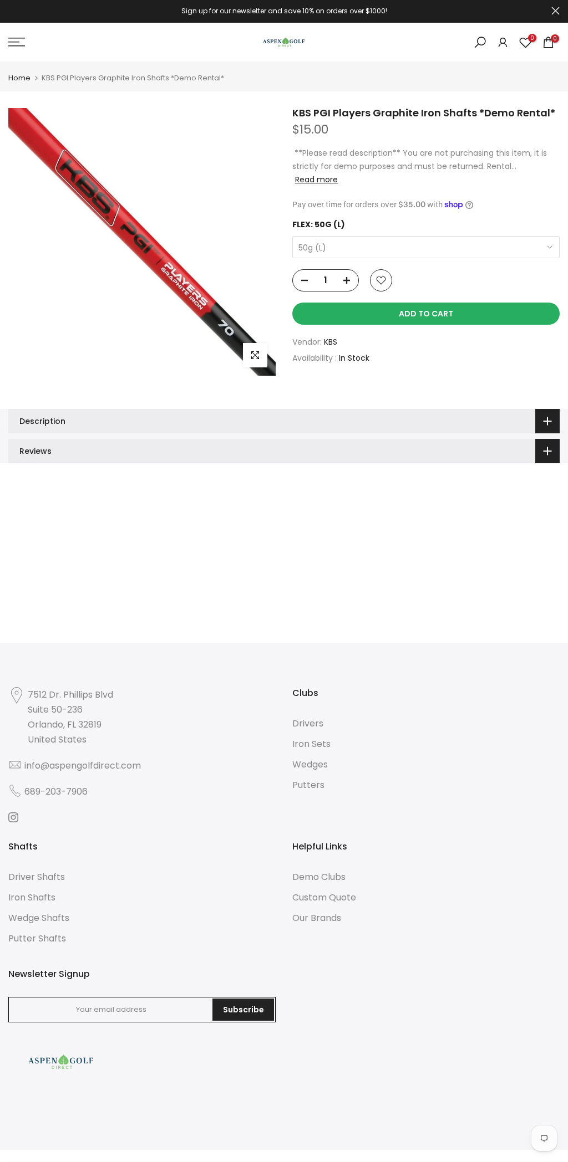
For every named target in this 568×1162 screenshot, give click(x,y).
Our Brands (316, 918)
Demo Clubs (319, 877)
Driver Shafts (36, 877)
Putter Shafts (37, 938)
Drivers (307, 723)
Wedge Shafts (38, 918)
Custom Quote (324, 897)
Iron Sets (311, 744)
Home (19, 78)
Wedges (310, 764)
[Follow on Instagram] (13, 817)
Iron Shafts (31, 897)
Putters (308, 785)
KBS (330, 341)
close (12, 11)
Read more (316, 180)
